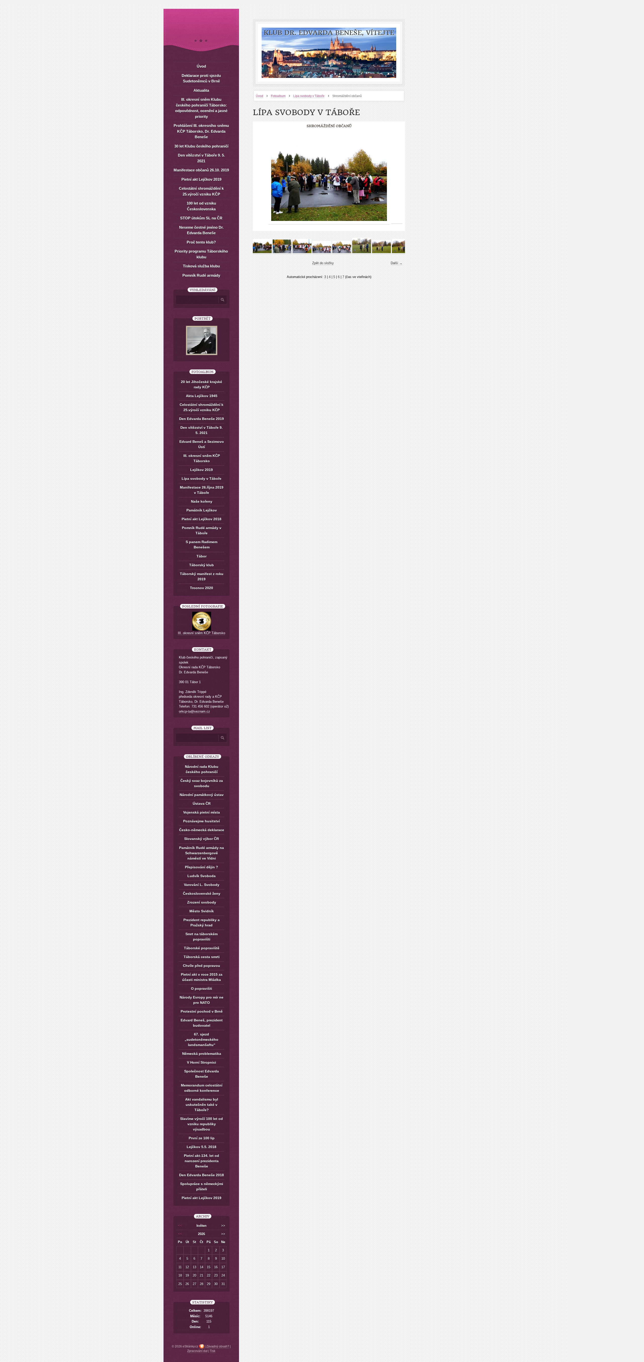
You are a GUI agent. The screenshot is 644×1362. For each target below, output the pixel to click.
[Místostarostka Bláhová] (381, 252)
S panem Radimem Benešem (201, 544)
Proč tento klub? (201, 242)
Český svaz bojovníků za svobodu (201, 783)
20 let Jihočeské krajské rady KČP (201, 384)
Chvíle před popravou (201, 966)
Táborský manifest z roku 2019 (201, 576)
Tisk (212, 1351)
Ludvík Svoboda (201, 876)
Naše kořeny (201, 501)
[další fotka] (397, 178)
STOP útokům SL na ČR (201, 218)
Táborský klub (201, 565)
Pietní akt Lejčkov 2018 (201, 519)
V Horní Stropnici (201, 1062)
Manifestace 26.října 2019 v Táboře (201, 490)
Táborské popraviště (201, 948)
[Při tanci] (341, 252)
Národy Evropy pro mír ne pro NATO (201, 1000)
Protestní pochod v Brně (202, 1011)
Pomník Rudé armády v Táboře (201, 530)
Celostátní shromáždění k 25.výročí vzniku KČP (201, 191)
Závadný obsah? (217, 1346)
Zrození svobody (201, 902)
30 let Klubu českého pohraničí (201, 146)
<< (180, 1226)
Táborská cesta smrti (202, 957)
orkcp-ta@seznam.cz (194, 711)
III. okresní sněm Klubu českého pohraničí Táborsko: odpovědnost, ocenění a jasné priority (201, 108)
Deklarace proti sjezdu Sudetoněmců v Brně (201, 78)
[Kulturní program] (302, 252)
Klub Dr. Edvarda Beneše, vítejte (329, 33)
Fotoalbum (278, 96)
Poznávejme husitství (201, 821)
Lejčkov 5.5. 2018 (201, 1147)
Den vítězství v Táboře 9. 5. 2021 (201, 158)
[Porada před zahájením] (282, 252)
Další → (397, 263)
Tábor (201, 556)
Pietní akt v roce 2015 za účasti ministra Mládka (201, 977)
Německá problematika (201, 1054)
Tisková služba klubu (201, 266)
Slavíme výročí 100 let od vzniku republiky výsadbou (201, 1124)
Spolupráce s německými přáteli (201, 1186)
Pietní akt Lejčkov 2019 (201, 179)
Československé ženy (201, 893)
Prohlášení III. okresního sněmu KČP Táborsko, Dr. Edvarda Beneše (201, 131)
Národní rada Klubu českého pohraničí (201, 769)
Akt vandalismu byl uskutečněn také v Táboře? (201, 1104)
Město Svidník (201, 911)
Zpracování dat (197, 1351)
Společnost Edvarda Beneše (201, 1073)
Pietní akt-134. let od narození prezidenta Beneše (201, 1161)
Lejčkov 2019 (201, 470)
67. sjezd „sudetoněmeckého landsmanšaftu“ (201, 1039)
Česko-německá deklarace (201, 830)
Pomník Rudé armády (201, 275)
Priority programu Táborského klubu (201, 254)
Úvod (259, 96)
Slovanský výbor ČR (201, 839)
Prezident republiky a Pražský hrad (201, 922)
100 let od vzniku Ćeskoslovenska (201, 206)
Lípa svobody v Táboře (309, 96)
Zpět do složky (323, 263)
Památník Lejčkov (201, 510)
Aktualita (201, 90)
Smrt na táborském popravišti (201, 936)
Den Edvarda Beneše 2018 (201, 1175)
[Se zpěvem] (321, 252)
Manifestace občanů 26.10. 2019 (201, 170)
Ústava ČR (202, 804)
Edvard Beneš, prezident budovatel (202, 1022)
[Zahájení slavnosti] (361, 252)
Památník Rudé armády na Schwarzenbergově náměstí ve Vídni (201, 853)
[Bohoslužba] (401, 252)
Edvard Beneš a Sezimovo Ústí (201, 444)
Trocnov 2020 (201, 588)
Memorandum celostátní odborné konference (201, 1088)
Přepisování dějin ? (201, 867)
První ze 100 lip (202, 1138)
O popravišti (201, 989)
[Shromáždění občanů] (262, 252)
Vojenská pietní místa (201, 812)
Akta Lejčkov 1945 (201, 396)
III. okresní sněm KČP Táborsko (201, 458)
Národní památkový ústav (202, 795)
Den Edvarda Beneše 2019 (201, 419)
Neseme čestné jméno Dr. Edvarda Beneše (201, 230)
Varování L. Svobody (201, 885)
